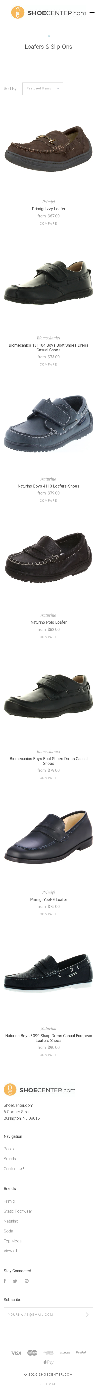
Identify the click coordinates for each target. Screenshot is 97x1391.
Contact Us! (14, 1168)
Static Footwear (18, 1211)
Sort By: (10, 88)
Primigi (9, 1201)
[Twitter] (15, 1281)
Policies (10, 1148)
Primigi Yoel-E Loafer (48, 899)
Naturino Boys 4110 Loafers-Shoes (48, 486)
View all (10, 1251)
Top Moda (13, 1241)
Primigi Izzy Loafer (48, 208)
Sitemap (48, 1384)
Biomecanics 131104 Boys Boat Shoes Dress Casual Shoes (48, 347)
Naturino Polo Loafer (49, 622)
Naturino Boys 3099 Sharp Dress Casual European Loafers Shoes (48, 1038)
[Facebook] (5, 1281)
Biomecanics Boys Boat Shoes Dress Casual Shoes (49, 761)
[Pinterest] (27, 1281)
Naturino (11, 1221)
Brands (10, 1158)
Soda (8, 1231)
